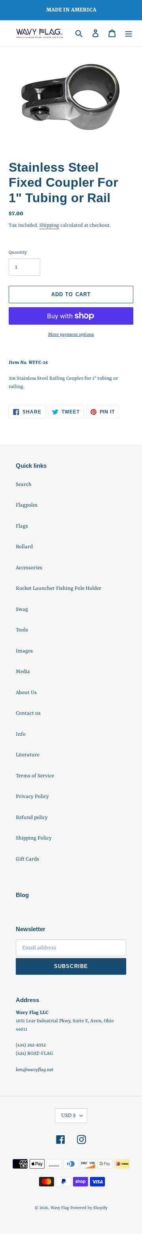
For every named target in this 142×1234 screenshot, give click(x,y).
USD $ (68, 1115)
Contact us (28, 713)
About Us (26, 693)
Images (24, 651)
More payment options (71, 334)
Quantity (18, 252)
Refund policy (32, 818)
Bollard (24, 547)
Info (21, 734)
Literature (27, 755)
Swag (22, 609)
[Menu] (128, 33)
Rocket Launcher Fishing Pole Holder (58, 588)
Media (23, 672)
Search (24, 485)
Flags (22, 526)
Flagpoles (26, 505)
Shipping (49, 225)
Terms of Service (35, 776)
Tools (22, 630)
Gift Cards (27, 859)
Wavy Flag (59, 1207)
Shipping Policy (34, 838)
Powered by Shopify (88, 1207)
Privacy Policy (32, 797)
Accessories (29, 568)
